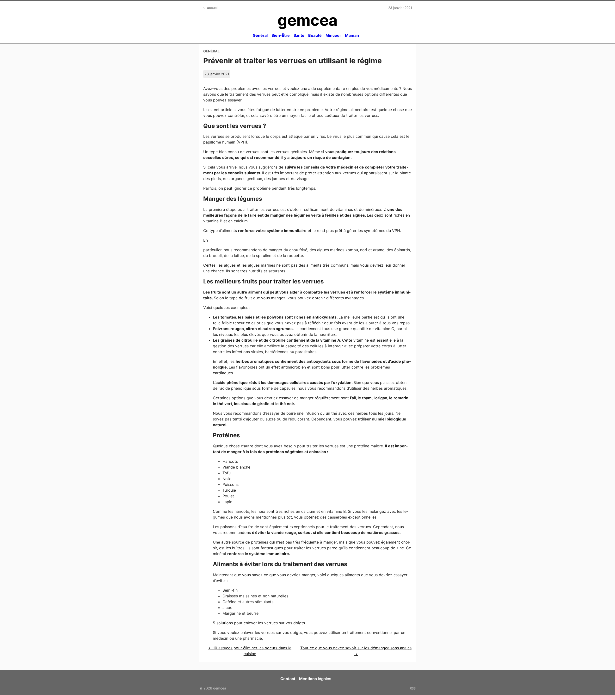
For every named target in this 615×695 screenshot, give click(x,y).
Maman (352, 35)
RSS (413, 688)
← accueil (210, 8)
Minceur (333, 35)
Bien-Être (280, 35)
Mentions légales (315, 678)
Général (260, 35)
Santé (299, 35)
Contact (287, 678)
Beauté (315, 35)
